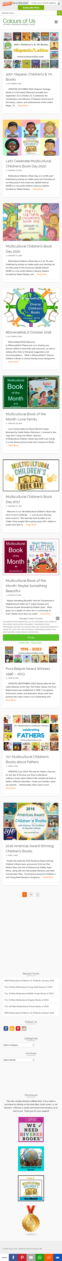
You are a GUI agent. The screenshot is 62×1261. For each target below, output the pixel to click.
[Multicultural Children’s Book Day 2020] (31, 222)
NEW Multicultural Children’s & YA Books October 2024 (29, 1013)
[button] (31, 5)
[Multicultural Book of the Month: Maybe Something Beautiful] (31, 557)
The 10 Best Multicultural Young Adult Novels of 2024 (28, 987)
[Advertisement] (31, 936)
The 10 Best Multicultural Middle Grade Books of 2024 (29, 993)
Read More (23, 105)
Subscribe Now (31, 7)
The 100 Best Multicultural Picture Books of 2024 (26, 1006)
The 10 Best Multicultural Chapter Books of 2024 (26, 1000)
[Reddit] (48, 1257)
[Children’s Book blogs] (31, 1221)
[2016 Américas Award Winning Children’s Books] (31, 821)
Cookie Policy (24, 643)
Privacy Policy (36, 643)
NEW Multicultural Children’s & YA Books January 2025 (29, 980)
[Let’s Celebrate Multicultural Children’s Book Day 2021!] (31, 137)
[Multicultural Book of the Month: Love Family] (31, 392)
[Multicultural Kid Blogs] (31, 1158)
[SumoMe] (57, 1257)
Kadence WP (37, 1249)
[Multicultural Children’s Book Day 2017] (31, 475)
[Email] (31, 1257)
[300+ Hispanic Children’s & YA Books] (31, 50)
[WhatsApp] (39, 1257)
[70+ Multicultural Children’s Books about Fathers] (31, 732)
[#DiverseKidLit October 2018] (31, 307)
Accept (31, 637)
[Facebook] (13, 1257)
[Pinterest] (22, 1257)
